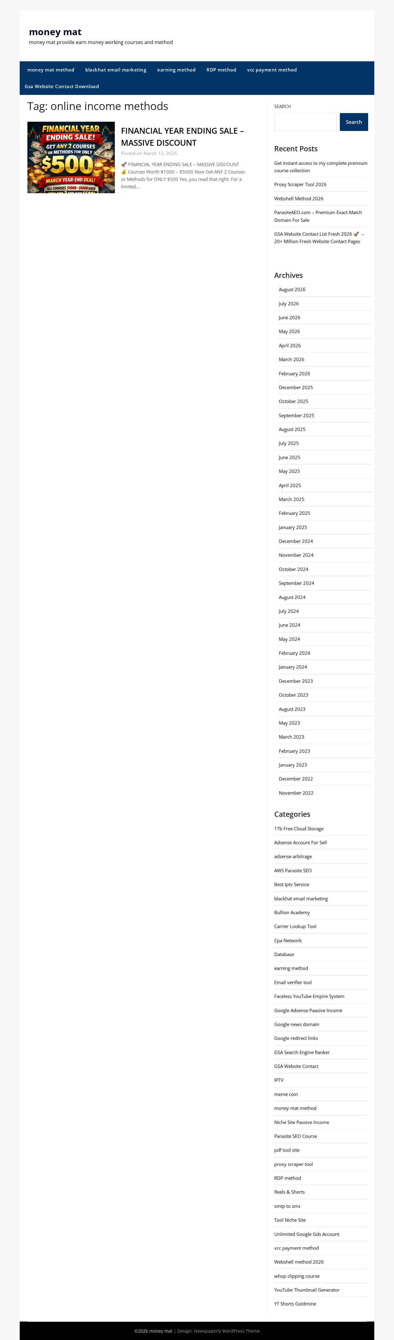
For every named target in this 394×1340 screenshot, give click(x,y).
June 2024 (289, 625)
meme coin (286, 1094)
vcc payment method (272, 70)
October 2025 (293, 401)
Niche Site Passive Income (301, 1122)
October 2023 (293, 695)
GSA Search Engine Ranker (302, 1052)
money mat (55, 31)
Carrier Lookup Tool (295, 926)
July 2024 (289, 611)
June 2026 (289, 317)
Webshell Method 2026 (299, 198)
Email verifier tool (293, 982)
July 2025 (289, 443)
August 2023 (292, 709)
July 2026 (289, 303)
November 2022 (296, 793)
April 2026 (290, 345)
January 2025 (293, 527)
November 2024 (296, 555)
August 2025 (292, 429)
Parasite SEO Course (295, 1136)
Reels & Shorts (289, 1192)
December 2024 (296, 541)
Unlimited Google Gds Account (306, 1234)
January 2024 (293, 667)
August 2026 (292, 289)
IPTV (278, 1080)
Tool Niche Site (290, 1220)
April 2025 (290, 485)
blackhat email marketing (115, 70)
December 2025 (296, 387)
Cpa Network (288, 940)
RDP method (221, 70)
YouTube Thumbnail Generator (307, 1290)
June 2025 (289, 457)
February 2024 (294, 653)
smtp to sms (287, 1206)
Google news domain (296, 1024)
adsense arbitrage (293, 856)
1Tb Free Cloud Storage (299, 828)
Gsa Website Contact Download (62, 86)
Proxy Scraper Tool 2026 (300, 184)
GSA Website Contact (296, 1066)
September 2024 (296, 583)
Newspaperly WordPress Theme (227, 1331)
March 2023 (291, 737)
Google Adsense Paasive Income (308, 1010)
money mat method (50, 70)
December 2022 (296, 779)
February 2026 (294, 373)
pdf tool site (287, 1150)
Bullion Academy (292, 912)
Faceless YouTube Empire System (309, 996)
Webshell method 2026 (299, 1262)
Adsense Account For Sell (300, 842)
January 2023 (293, 765)
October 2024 (293, 569)
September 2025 (296, 415)
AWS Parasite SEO (293, 870)
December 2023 (296, 681)
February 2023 (294, 751)
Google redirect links (296, 1038)
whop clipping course (297, 1276)
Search (282, 106)
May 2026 (289, 331)
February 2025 (294, 513)
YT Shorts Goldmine (295, 1304)
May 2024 (289, 639)
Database (284, 954)
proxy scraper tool (293, 1164)
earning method (176, 70)
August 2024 (292, 597)
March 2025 (291, 499)
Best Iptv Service (291, 884)
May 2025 (289, 471)
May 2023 (289, 723)
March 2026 (291, 359)
